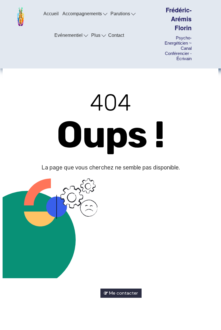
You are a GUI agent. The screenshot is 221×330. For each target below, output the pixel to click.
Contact (116, 35)
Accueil (51, 13)
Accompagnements (82, 13)
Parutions (120, 13)
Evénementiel (69, 35)
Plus (96, 35)
